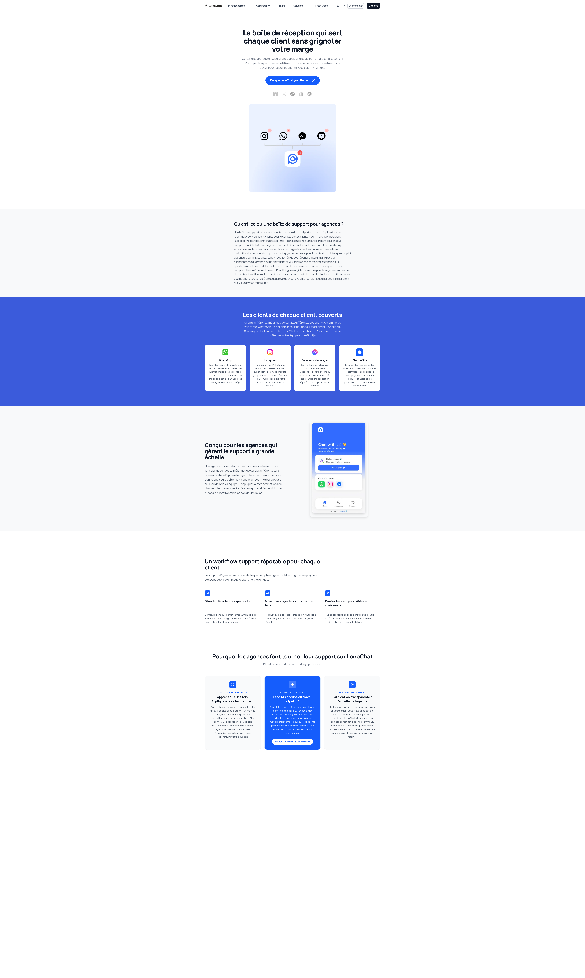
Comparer (261, 5)
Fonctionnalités (236, 5)
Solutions (298, 5)
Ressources (321, 5)
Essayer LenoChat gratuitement (290, 80)
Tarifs (282, 5)
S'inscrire (373, 5)
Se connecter (356, 5)
